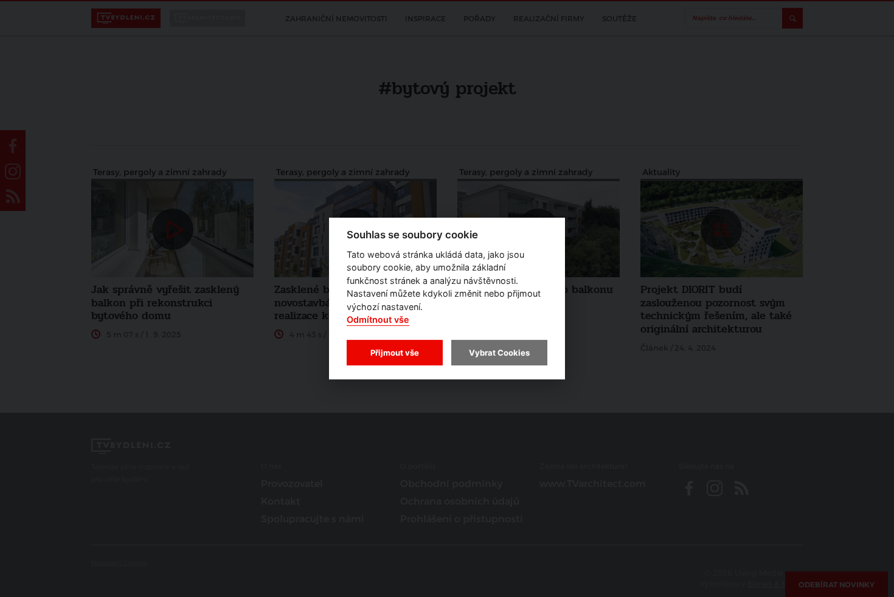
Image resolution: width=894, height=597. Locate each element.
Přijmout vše (394, 352)
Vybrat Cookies (499, 352)
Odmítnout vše (378, 320)
